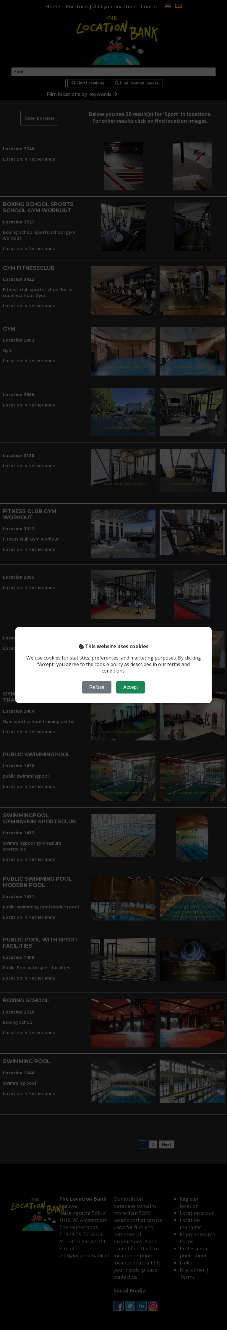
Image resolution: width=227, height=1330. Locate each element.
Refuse (96, 687)
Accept (130, 687)
